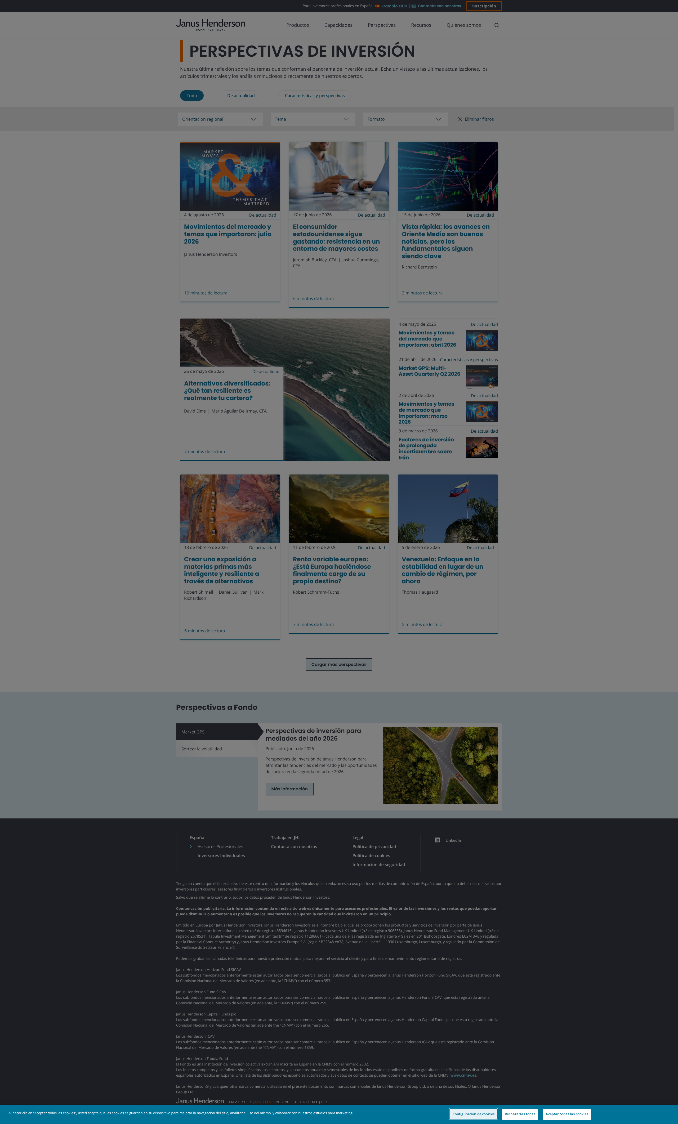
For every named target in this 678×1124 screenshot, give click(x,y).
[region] (339, 1114)
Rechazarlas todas (520, 1114)
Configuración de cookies (473, 1114)
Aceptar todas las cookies (567, 1114)
